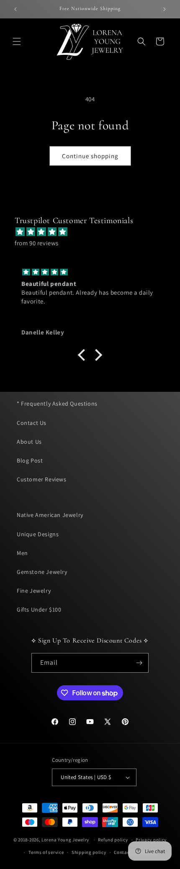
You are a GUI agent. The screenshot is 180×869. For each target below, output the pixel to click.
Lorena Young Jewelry (65, 840)
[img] (94, 231)
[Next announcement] (164, 9)
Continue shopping (90, 156)
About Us (29, 441)
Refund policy (113, 840)
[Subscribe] (139, 663)
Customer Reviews (42, 479)
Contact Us (31, 423)
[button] (17, 41)
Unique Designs (38, 534)
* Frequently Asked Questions (57, 403)
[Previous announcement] (15, 9)
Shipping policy (89, 852)
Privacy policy (151, 840)
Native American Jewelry (50, 515)
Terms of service (46, 852)
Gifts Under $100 (39, 609)
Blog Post (30, 460)
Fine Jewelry (34, 590)
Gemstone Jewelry (42, 572)
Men (22, 553)
